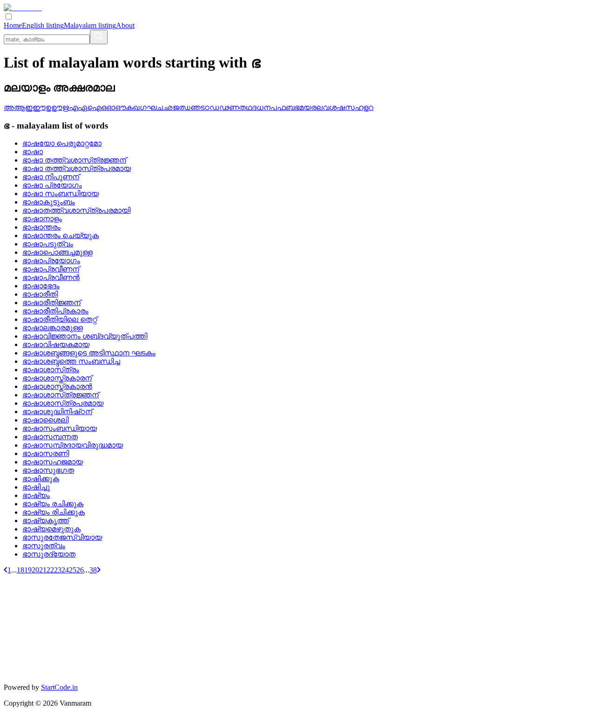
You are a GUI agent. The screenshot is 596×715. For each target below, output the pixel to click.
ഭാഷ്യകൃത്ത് (45, 520)
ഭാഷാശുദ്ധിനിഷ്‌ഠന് (57, 411)
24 (65, 570)
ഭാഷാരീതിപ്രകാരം (55, 311)
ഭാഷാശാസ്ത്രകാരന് (57, 378)
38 (93, 570)
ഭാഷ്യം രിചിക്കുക (53, 512)
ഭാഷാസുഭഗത (48, 470)
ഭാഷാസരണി (45, 453)
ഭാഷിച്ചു (36, 487)
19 (28, 570)
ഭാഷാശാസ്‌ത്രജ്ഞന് (60, 395)
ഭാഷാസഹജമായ (52, 462)
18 (20, 570)
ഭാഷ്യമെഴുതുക (51, 529)
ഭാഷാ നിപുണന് (50, 177)
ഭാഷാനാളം (42, 219)
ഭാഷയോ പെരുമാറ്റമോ (62, 143)
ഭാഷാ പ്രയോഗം (52, 185)
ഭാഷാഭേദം (41, 286)
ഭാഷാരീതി (40, 294)
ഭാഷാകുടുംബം (48, 202)
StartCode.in (59, 687)
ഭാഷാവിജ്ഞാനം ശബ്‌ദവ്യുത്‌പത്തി (84, 336)
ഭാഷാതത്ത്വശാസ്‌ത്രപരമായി (76, 210)
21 (43, 570)
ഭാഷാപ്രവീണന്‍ (51, 277)
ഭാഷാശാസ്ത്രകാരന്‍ (57, 386)
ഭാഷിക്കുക (40, 479)
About (125, 25)
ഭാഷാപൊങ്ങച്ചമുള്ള (57, 252)
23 (57, 570)
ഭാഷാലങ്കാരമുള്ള (52, 328)
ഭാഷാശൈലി (45, 420)
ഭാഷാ (32, 152)
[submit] (99, 37)
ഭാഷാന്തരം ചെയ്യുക (60, 235)
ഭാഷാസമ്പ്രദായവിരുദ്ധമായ (72, 445)
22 (50, 570)
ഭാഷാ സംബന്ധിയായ (60, 193)
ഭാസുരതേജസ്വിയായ (62, 537)
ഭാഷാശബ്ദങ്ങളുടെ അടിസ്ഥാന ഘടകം (89, 353)
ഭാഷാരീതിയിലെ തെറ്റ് (59, 319)
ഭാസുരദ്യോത (48, 554)
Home (13, 25)
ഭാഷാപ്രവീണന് (50, 269)
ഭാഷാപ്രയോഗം (51, 261)
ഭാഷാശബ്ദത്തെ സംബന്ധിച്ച (71, 361)
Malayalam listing (90, 25)
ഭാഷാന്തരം (41, 227)
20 (35, 570)
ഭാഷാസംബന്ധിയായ (59, 428)
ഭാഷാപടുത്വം (47, 244)
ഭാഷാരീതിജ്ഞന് (51, 302)
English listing (43, 25)
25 (72, 570)
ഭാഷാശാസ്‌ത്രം (50, 370)
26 (80, 570)
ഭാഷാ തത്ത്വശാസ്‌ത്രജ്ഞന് (74, 160)
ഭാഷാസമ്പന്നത (50, 437)
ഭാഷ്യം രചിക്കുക (52, 504)
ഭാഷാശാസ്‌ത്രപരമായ (62, 403)
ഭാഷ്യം (36, 495)
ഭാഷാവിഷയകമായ (55, 344)
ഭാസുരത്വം (43, 546)
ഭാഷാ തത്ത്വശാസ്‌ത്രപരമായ (76, 168)
